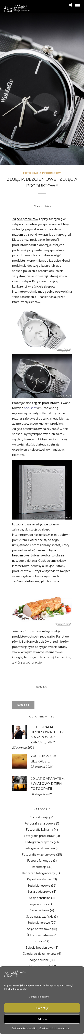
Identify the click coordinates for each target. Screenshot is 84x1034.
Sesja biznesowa (39, 885)
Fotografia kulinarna (39, 829)
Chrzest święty (40, 817)
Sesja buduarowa (39, 891)
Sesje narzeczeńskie (39, 916)
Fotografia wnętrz (39, 860)
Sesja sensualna (39, 898)
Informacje (39, 867)
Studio (39, 941)
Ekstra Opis (63, 657)
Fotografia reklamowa (40, 848)
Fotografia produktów (42, 173)
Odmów (42, 1019)
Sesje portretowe (39, 929)
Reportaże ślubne (39, 879)
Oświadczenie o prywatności (54, 1028)
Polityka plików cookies (24, 1028)
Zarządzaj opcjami (39, 997)
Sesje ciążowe (39, 910)
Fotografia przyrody (39, 842)
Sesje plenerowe (39, 923)
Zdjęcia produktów (25, 219)
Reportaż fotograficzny (38, 873)
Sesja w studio (39, 904)
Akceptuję (42, 1008)
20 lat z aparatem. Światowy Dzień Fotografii (48, 784)
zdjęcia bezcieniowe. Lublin (34, 553)
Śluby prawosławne (40, 935)
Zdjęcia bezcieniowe (40, 947)
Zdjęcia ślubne (39, 960)
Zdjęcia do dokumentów (39, 954)
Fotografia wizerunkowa (38, 854)
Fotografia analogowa (40, 823)
